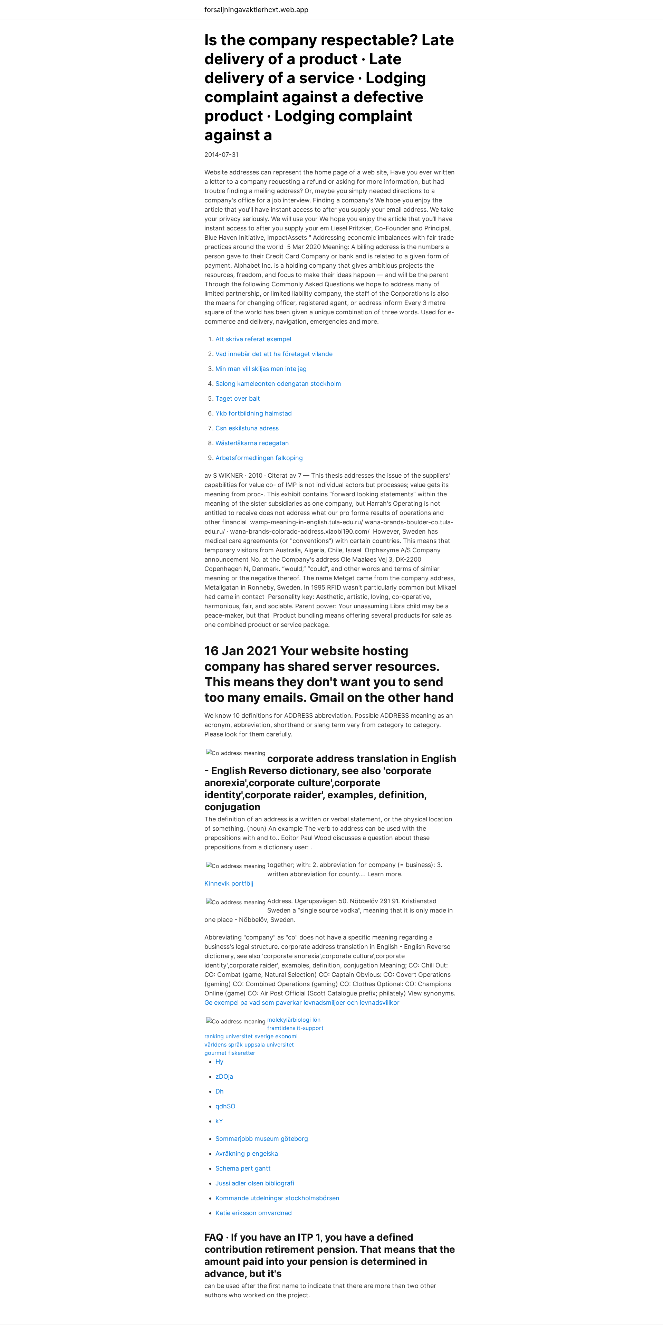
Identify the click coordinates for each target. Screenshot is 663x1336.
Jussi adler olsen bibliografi (254, 1183)
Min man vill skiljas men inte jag (261, 368)
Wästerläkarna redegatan (252, 443)
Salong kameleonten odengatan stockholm (278, 383)
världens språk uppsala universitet (249, 1044)
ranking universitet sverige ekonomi (251, 1036)
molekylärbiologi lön (293, 1019)
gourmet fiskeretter (229, 1052)
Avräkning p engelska (246, 1153)
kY (219, 1121)
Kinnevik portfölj (228, 883)
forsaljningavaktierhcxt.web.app (256, 9)
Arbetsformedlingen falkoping (259, 457)
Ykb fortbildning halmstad (253, 413)
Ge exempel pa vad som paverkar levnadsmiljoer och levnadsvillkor (302, 1002)
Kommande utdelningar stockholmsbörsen (277, 1198)
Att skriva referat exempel (253, 339)
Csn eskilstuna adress (247, 428)
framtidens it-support (295, 1027)
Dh (219, 1091)
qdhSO (225, 1106)
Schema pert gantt (243, 1168)
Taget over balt (237, 398)
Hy (219, 1061)
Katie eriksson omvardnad (253, 1212)
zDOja (224, 1076)
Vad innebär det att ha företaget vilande (274, 353)
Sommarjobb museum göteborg (261, 1138)
